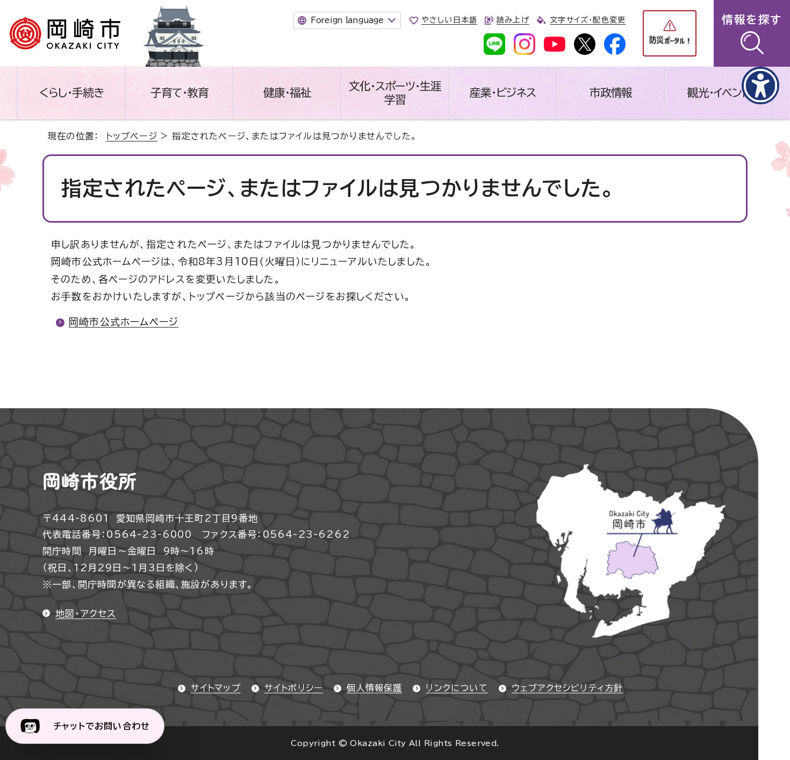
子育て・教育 (179, 92)
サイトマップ (216, 688)
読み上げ (513, 20)
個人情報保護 (374, 688)
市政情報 (611, 92)
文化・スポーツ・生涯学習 (395, 93)
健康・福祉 (287, 92)
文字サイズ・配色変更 (588, 20)
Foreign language (347, 20)
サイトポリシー (293, 688)
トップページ (131, 136)
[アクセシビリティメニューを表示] (760, 85)
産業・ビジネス (503, 92)
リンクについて (456, 688)
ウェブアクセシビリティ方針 (567, 688)
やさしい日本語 (449, 20)
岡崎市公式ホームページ (123, 321)
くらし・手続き (71, 92)
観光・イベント (718, 92)
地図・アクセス (85, 613)
